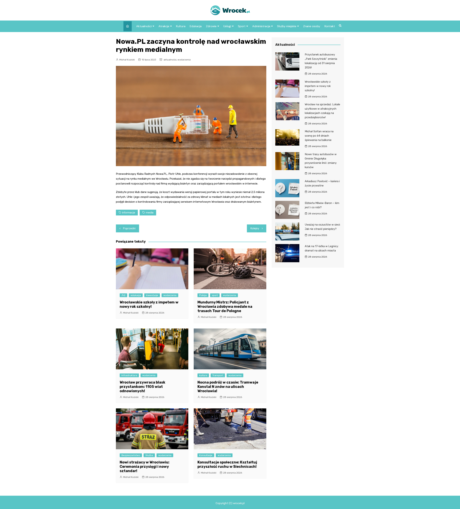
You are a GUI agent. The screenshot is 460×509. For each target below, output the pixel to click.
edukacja (136, 295)
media (149, 212)
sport (215, 295)
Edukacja (196, 26)
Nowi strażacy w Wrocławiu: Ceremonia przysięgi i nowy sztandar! (144, 466)
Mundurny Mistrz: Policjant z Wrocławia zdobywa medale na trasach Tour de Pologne (224, 306)
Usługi (227, 26)
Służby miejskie (286, 26)
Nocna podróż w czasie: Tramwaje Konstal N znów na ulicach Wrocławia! (227, 386)
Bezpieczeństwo (130, 455)
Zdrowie (211, 26)
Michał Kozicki (127, 59)
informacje (128, 212)
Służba (149, 455)
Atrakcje (163, 26)
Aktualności (144, 26)
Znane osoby (311, 26)
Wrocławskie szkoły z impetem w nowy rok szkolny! (149, 304)
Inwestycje (152, 295)
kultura (203, 375)
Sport (241, 26)
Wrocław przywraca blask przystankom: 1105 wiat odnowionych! (142, 386)
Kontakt (330, 26)
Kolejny (254, 228)
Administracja (261, 26)
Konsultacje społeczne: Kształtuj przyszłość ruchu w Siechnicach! (227, 464)
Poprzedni (129, 228)
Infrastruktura (129, 375)
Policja (203, 295)
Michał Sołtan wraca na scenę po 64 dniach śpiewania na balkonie (319, 136)
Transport (217, 375)
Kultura (180, 26)
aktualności (170, 59)
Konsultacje (205, 455)
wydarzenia (184, 59)
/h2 (123, 295)
